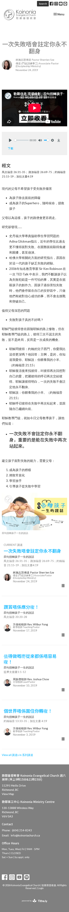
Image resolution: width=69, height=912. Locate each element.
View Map (8, 794)
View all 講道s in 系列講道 (17, 755)
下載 (10, 148)
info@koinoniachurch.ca (25, 835)
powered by (33, 904)
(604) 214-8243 (22, 830)
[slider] (21, 140)
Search (43, 3)
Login (41, 888)
